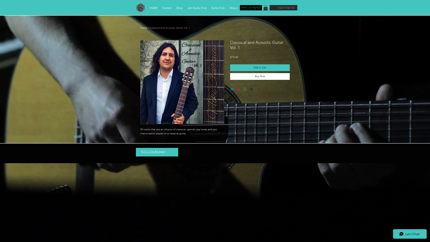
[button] (265, 7)
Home (143, 28)
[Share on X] (251, 89)
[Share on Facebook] (232, 89)
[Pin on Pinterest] (239, 89)
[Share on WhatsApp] (245, 89)
